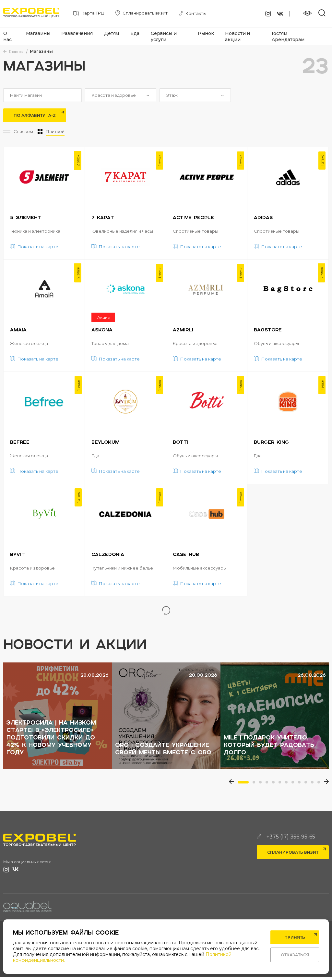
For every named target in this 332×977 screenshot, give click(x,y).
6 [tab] (282, 784)
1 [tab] (241, 784)
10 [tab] (307, 784)
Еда (134, 33)
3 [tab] (262, 784)
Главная (16, 51)
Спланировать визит (292, 852)
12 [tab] (320, 784)
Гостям (279, 33)
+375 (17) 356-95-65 (291, 837)
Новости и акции (237, 36)
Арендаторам (288, 39)
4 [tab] (269, 784)
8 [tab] (294, 784)
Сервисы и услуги (164, 36)
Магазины (38, 33)
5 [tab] (275, 784)
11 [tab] (314, 784)
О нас (7, 36)
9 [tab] (301, 784)
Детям (111, 33)
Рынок (206, 33)
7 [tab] (288, 784)
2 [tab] (256, 784)
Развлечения (76, 33)
